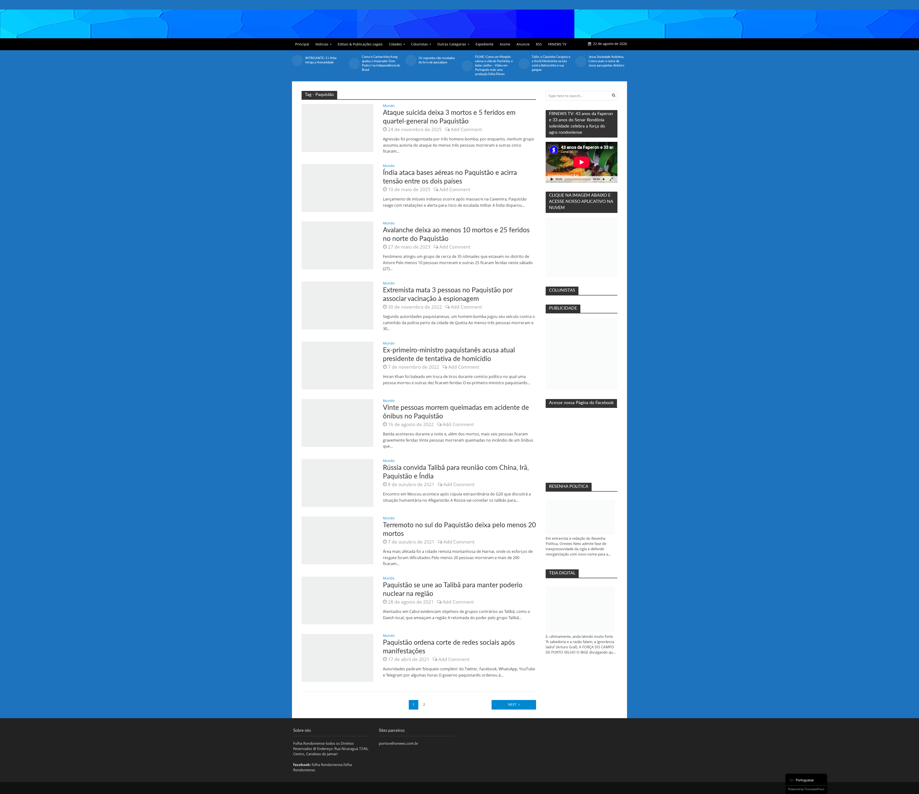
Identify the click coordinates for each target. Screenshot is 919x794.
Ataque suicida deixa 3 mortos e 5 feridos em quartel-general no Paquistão (449, 117)
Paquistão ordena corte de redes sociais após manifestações (449, 647)
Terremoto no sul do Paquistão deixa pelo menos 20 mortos (459, 529)
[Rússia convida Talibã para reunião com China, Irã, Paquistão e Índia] (337, 482)
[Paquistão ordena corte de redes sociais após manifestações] (337, 657)
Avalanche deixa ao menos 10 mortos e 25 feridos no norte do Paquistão (456, 234)
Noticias (321, 44)
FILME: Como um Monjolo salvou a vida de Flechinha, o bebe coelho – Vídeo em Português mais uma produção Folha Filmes (494, 66)
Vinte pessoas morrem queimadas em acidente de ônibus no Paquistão (456, 412)
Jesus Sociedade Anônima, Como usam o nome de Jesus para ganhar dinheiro (606, 61)
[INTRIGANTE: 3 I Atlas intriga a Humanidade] (297, 60)
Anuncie (523, 44)
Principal (302, 44)
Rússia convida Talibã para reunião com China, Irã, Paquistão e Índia (456, 472)
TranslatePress (814, 789)
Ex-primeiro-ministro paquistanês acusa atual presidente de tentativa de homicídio (449, 354)
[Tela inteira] (611, 179)
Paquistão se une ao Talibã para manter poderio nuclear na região (452, 589)
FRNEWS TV (557, 44)
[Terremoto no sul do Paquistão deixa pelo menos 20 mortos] (337, 540)
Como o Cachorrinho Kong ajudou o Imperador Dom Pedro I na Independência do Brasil (381, 64)
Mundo (388, 106)
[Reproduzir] (552, 179)
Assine (505, 44)
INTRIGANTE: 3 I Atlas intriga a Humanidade (321, 60)
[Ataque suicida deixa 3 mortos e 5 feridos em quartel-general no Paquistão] (337, 127)
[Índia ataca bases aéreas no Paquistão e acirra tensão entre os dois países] (337, 187)
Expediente (484, 44)
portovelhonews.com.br (398, 743)
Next (512, 704)
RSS (539, 44)
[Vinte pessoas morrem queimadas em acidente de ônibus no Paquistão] (337, 422)
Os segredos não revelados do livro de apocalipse (437, 60)
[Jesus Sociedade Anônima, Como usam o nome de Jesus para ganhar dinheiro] (580, 61)
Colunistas (419, 44)
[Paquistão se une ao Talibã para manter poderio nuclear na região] (337, 600)
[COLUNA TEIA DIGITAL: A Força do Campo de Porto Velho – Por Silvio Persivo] (580, 609)
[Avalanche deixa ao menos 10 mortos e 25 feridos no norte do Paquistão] (337, 245)
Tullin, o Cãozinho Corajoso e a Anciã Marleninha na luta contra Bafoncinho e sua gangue (551, 64)
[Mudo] (603, 179)
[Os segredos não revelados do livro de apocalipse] (410, 60)
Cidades (395, 44)
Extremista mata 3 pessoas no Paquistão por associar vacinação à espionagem (447, 294)
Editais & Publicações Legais (360, 44)
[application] (581, 162)
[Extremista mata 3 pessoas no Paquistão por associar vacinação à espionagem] (337, 305)
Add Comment (466, 129)
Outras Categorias (451, 44)
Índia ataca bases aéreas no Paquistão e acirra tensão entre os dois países (450, 177)
